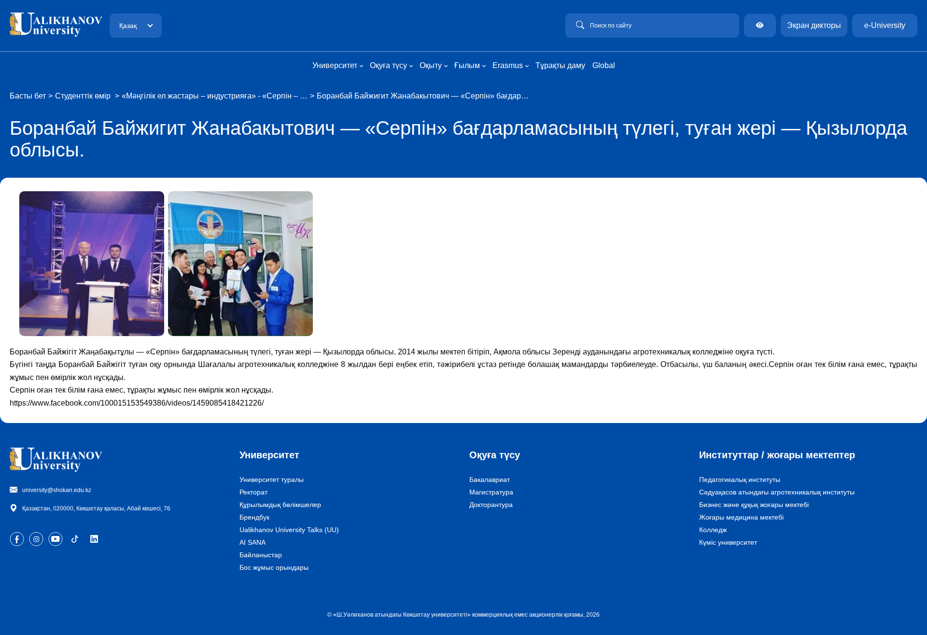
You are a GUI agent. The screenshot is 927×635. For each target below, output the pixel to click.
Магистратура (491, 492)
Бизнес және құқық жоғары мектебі (754, 504)
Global (603, 65)
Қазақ (128, 25)
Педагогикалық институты (739, 479)
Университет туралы (271, 479)
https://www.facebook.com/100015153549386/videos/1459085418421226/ (137, 403)
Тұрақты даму (560, 65)
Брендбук (254, 517)
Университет (269, 455)
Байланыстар (260, 555)
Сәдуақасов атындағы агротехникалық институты (777, 492)
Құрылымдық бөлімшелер (280, 504)
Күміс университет (728, 542)
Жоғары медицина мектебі (741, 517)
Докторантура (491, 504)
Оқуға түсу (494, 455)
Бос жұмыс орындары (274, 567)
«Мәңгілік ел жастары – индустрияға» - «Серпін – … (215, 96)
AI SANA (252, 542)
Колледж (713, 530)
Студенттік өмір (83, 96)
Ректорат (253, 492)
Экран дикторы (814, 25)
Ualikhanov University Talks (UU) (289, 530)
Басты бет (28, 96)
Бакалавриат (489, 479)
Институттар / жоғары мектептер (777, 455)
